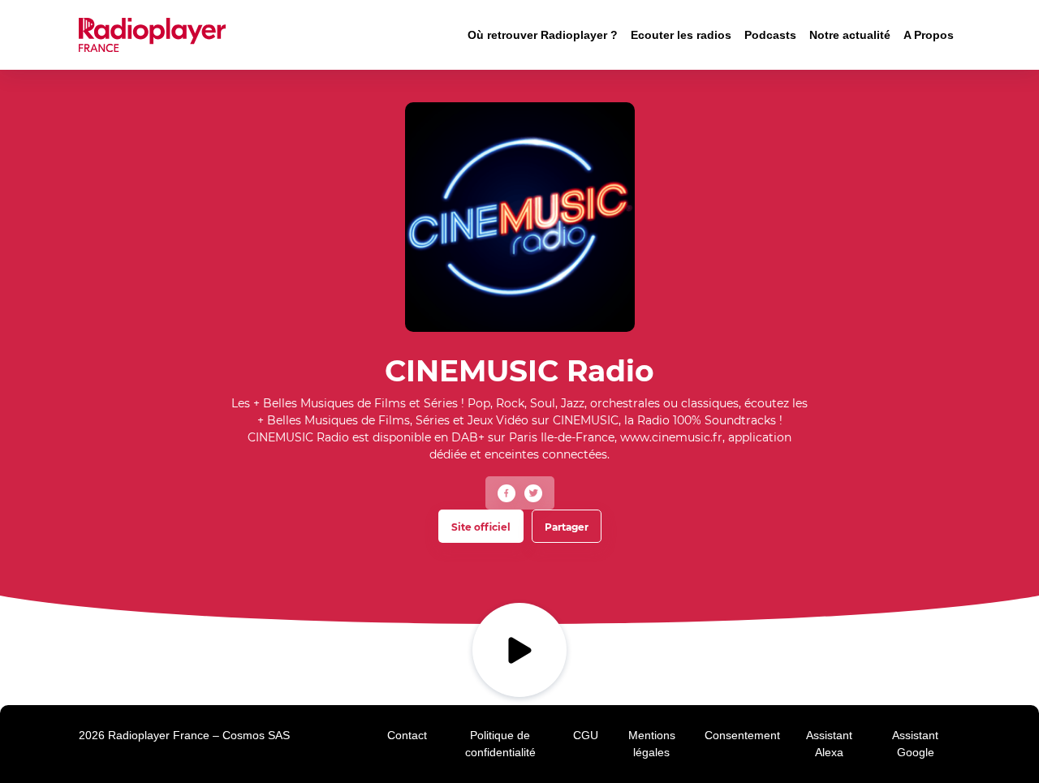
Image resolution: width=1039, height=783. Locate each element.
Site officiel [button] (481, 527)
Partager (566, 527)
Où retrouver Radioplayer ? (543, 34)
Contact (407, 735)
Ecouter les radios (681, 34)
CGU (585, 735)
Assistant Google (915, 744)
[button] (506, 493)
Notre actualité (849, 34)
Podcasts (770, 34)
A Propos (928, 34)
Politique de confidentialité (500, 744)
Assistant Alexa (829, 744)
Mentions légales (651, 744)
